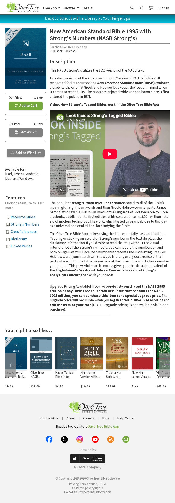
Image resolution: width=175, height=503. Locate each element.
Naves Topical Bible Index (64, 375)
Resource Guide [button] (23, 217)
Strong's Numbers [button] (25, 224)
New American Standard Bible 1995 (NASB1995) (15, 379)
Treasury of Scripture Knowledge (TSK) (113, 379)
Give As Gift (28, 132)
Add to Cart (28, 105)
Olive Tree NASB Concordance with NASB (39, 379)
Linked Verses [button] (21, 246)
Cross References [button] (24, 231)
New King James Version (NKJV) (141, 377)
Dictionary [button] (19, 239)
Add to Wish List (28, 152)
